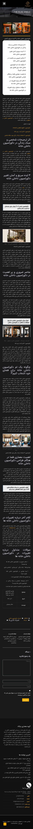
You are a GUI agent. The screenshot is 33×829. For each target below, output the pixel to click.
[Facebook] (9, 620)
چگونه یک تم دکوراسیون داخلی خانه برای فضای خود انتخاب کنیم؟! (18, 67)
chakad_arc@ (20, 807)
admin (26, 618)
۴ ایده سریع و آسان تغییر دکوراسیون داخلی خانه (18, 52)
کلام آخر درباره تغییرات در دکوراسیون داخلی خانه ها (18, 82)
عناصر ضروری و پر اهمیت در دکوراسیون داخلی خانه (17, 59)
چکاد (23, 188)
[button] (28, 785)
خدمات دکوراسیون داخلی (15, 618)
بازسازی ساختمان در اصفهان (19, 732)
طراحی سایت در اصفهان (24, 821)
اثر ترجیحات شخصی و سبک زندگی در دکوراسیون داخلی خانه (17, 46)
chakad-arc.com (19, 804)
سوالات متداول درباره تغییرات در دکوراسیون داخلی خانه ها (16, 88)
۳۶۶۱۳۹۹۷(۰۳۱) (20, 796)
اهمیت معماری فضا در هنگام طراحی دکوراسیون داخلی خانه (16, 75)
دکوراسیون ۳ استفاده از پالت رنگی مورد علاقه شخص (17, 135)
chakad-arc (12, 528)
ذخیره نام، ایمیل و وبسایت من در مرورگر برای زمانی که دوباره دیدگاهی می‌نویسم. (17, 694)
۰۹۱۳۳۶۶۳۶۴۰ (14, 823)
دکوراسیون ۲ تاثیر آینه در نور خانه (22, 132)
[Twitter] (7, 620)
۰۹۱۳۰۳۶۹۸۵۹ (20, 799)
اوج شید (20, 823)
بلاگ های (8, 745)
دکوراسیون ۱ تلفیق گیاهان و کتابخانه (21, 128)
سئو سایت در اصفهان (12, 821)
